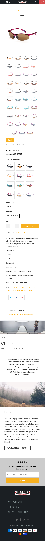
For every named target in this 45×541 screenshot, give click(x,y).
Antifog (10, 206)
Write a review (29, 314)
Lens (24, 233)
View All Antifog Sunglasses (17, 448)
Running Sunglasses (21, 290)
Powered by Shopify (28, 525)
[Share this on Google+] (28, 297)
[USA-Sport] (22, 2)
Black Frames (24, 288)
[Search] (36, 2)
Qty (7, 222)
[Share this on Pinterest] (22, 297)
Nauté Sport (10, 290)
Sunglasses (31, 290)
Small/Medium (12, 216)
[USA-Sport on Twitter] (16, 520)
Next (27, 10)
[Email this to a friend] (33, 297)
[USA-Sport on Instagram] (24, 520)
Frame (18, 233)
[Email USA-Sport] (28, 520)
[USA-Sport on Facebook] (20, 520)
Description (10, 233)
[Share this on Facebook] (16, 297)
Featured (32, 288)
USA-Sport (18, 525)
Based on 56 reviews (16, 314)
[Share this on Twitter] (10, 297)
